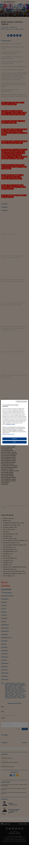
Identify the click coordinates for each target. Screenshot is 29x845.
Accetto (14, 442)
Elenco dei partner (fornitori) (8, 434)
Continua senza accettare (21, 401)
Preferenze (14, 438)
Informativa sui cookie (10, 424)
